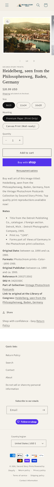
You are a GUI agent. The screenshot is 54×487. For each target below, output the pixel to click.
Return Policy (13, 355)
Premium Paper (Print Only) (22, 118)
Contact (10, 369)
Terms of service (20, 475)
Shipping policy (37, 475)
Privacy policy (39, 470)
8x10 (8, 105)
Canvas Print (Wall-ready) (20, 126)
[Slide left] (20, 61)
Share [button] (10, 312)
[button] (7, 5)
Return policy (24, 470)
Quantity (7, 133)
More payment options (27, 170)
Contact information (29, 480)
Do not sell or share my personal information (23, 386)
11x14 (23, 105)
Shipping (6, 93)
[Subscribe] (44, 410)
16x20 (38, 105)
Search (9, 362)
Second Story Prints (25, 466)
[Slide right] (34, 61)
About (9, 377)
